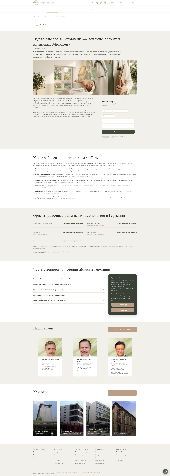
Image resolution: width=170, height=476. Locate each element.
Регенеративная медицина (125, 457)
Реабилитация (80, 463)
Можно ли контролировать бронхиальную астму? (53, 284)
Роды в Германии (122, 452)
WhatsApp (123, 305)
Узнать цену (118, 131)
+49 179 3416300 (131, 3)
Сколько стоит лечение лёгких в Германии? (50, 301)
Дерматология (121, 449)
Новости (36, 457)
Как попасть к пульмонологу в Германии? (50, 290)
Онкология (58, 252)
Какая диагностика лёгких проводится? (49, 295)
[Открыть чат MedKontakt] (165, 471)
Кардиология (58, 457)
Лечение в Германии (40, 449)
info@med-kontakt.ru (116, 3)
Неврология (99, 449)
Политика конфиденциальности (90, 472)
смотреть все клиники (122, 393)
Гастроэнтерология (81, 449)
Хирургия (57, 452)
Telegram (123, 310)
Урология (57, 460)
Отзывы (36, 455)
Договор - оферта (71, 472)
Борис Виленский (117, 294)
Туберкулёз (49, 252)
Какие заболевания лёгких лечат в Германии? (51, 279)
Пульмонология (100, 452)
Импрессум (60, 472)
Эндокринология (81, 457)
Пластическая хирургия (83, 452)
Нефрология (99, 455)
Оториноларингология (103, 457)
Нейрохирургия (80, 455)
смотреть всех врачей (122, 329)
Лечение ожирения (123, 455)
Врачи (35, 452)
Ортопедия (58, 455)
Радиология (67, 252)
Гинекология (58, 463)
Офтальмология (80, 460)
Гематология (99, 463)
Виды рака (120, 460)
